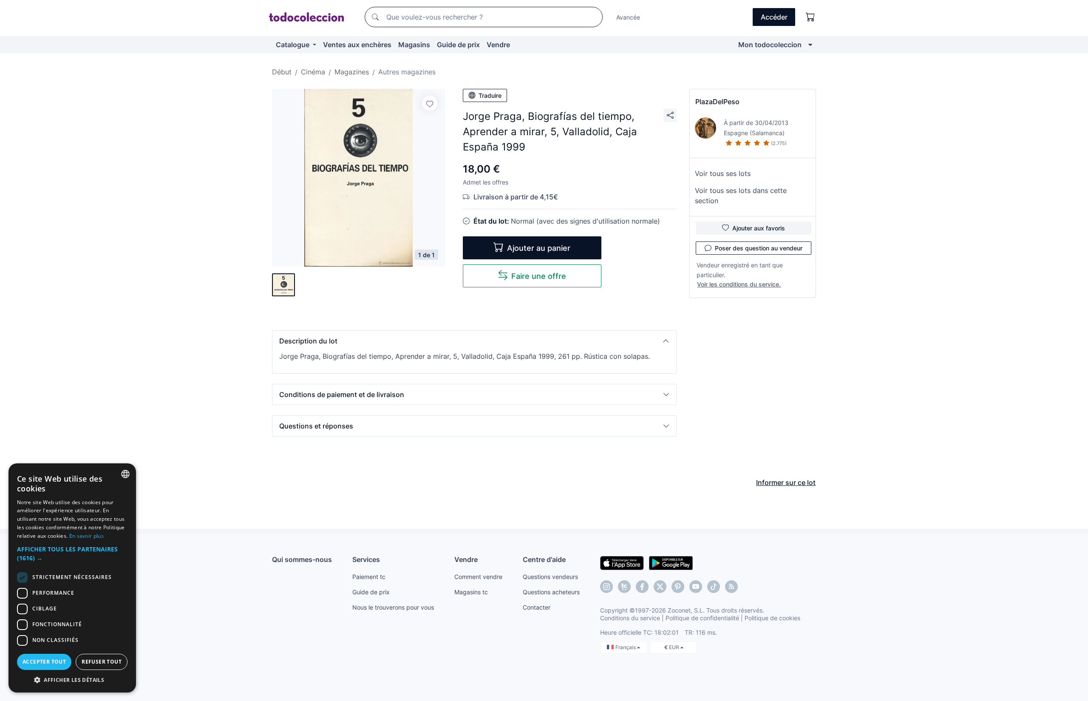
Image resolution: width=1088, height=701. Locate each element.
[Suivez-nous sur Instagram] (606, 586)
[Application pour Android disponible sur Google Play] (671, 562)
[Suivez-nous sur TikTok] (713, 586)
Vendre (498, 44)
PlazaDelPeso (717, 101)
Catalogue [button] (293, 44)
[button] (474, 341)
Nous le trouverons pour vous (393, 607)
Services (366, 559)
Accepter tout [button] (44, 661)
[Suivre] (429, 103)
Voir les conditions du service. (739, 284)
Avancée (628, 17)
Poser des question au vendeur (758, 248)
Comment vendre (478, 576)
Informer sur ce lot (786, 482)
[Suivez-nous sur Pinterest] (678, 586)
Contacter (536, 607)
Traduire (490, 95)
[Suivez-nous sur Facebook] (642, 586)
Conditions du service (630, 618)
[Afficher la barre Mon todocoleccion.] (810, 44)
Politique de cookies (772, 618)
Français (626, 647)
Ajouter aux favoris (758, 228)
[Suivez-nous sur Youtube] (695, 586)
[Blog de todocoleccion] (731, 586)
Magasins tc (471, 592)
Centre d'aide (544, 559)
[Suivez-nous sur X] (660, 586)
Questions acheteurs (551, 592)
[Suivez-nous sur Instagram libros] (624, 586)
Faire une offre (538, 276)
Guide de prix (458, 44)
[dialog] (72, 577)
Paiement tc (368, 576)
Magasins (414, 44)
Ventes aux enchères (357, 44)
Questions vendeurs (550, 576)
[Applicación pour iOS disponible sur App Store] (622, 562)
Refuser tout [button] (102, 661)
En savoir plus (86, 535)
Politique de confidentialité (702, 618)
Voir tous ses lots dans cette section (741, 195)
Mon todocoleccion (770, 44)
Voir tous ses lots (723, 173)
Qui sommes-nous (302, 559)
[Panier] (810, 17)
